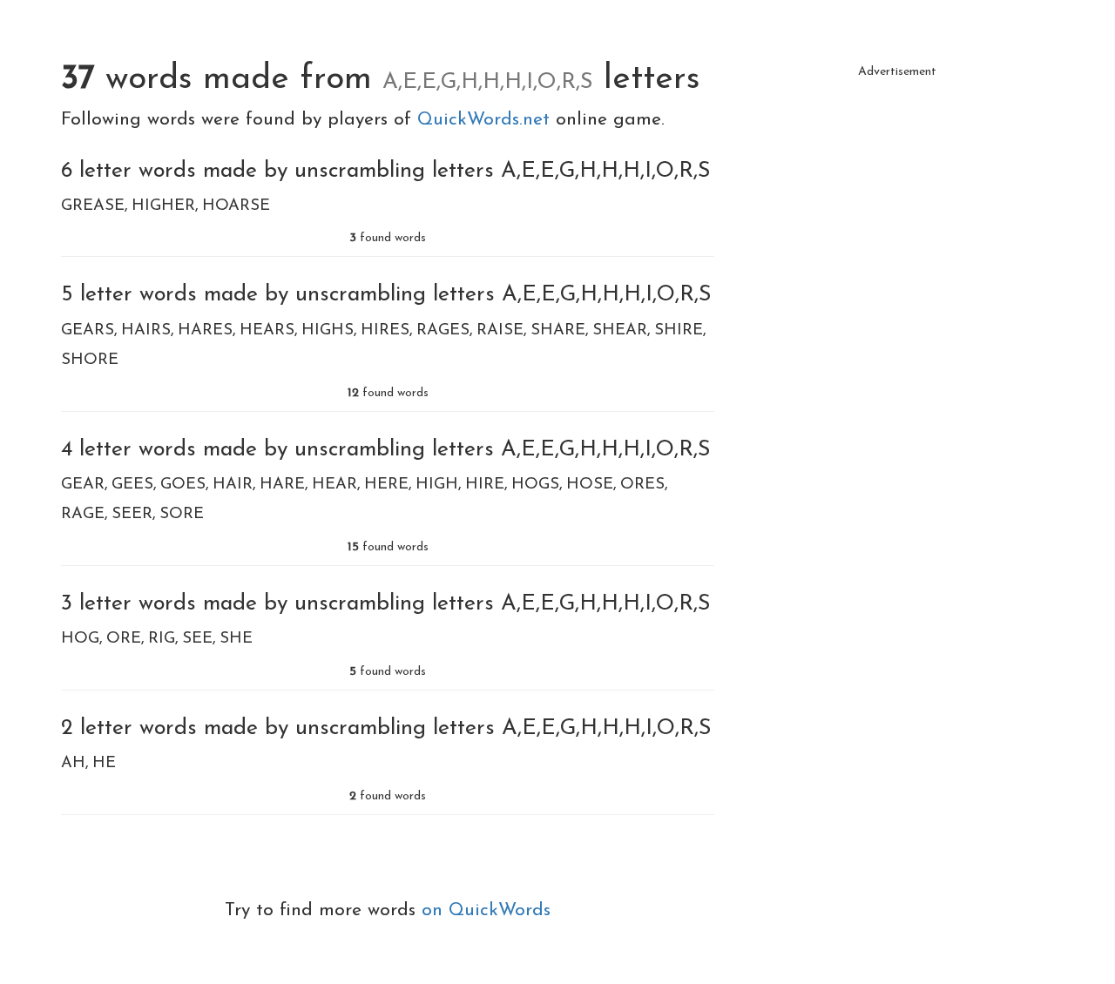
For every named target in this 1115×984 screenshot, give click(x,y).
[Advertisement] (897, 209)
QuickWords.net (486, 120)
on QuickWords (486, 910)
